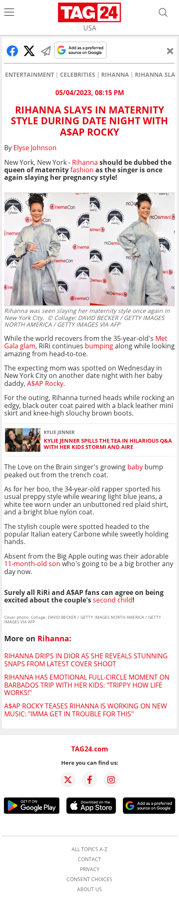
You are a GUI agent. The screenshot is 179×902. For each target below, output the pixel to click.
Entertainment (29, 74)
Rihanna (115, 74)
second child (112, 600)
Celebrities (77, 74)
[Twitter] (67, 779)
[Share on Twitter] (29, 51)
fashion (82, 169)
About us (89, 889)
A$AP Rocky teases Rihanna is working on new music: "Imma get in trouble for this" (85, 709)
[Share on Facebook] (12, 51)
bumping (99, 345)
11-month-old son (32, 563)
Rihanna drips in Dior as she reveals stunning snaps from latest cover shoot (86, 659)
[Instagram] (111, 779)
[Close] (170, 50)
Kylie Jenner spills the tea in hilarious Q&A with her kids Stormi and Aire (108, 444)
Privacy (89, 869)
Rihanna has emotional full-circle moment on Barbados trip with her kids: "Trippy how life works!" (86, 685)
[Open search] (163, 12)
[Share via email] (45, 51)
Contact (89, 859)
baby (135, 466)
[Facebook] (89, 779)
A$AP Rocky (45, 383)
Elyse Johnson (35, 147)
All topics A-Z (89, 849)
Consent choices (89, 879)
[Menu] (9, 13)
